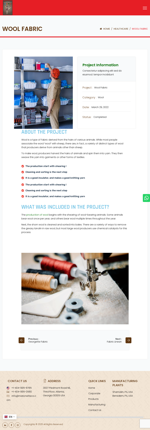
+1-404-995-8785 (21, 388)
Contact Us (94, 410)
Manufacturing (96, 404)
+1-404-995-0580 (21, 391)
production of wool (37, 214)
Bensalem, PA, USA (122, 395)
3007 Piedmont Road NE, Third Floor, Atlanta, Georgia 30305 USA (57, 391)
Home (106, 28)
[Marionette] (10, 13)
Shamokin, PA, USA (122, 392)
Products (93, 399)
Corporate (94, 393)
